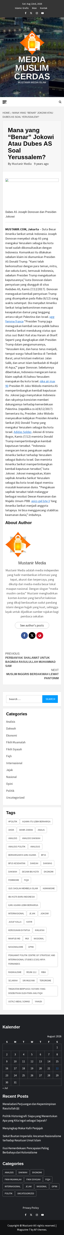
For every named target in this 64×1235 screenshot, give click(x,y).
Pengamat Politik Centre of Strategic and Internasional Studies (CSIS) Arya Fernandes (31, 959)
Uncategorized (15, 797)
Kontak (43, 7)
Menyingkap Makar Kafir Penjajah (23, 1128)
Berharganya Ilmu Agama (22, 854)
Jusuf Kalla (15, 921)
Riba (43, 972)
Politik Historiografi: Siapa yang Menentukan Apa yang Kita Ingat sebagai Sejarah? (30, 1118)
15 (57, 1061)
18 (23, 1068)
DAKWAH (12, 871)
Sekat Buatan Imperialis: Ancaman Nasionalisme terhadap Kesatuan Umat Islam (32, 1138)
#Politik (12, 821)
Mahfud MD (14, 938)
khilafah (39, 930)
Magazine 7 (23, 1229)
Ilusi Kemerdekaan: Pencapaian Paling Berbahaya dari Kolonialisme (26, 1150)
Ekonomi (11, 735)
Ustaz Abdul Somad (19, 1001)
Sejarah (13, 980)
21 (48, 1068)
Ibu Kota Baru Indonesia (21, 896)
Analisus (35, 846)
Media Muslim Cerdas (32, 68)
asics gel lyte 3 (40, 501)
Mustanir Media (22, 164)
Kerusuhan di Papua (19, 930)
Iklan (34, 7)
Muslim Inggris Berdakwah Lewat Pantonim (32, 674)
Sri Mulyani (29, 980)
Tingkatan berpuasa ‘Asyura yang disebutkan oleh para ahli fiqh (26, 991)
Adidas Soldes (23, 432)
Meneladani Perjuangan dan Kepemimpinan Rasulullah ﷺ (29, 1106)
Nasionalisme (15, 946)
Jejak (9, 770)
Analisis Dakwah (31, 838)
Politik (10, 791)
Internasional (14, 763)
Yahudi (38, 1001)
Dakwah (11, 728)
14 (48, 1061)
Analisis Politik (16, 846)
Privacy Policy (31, 1207)
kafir (29, 921)
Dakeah (34, 863)
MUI (27, 938)
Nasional (11, 777)
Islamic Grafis (22, 7)
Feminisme (13, 880)
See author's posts (32, 625)
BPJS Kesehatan (16, 863)
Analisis (10, 722)
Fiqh (9, 756)
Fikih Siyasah (14, 749)
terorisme (45, 980)
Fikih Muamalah (15, 742)
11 (23, 1061)
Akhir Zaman (26, 829)
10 (15, 1061)
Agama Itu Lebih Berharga (36, 821)
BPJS (43, 854)
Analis (41, 829)
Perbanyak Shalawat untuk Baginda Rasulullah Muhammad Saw (30, 659)
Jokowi (44, 913)
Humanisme (49, 888)
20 (40, 1068)
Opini (9, 784)
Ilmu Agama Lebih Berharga (23, 905)
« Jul (5, 1088)
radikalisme (15, 972)
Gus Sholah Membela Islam (23, 888)
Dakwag (47, 863)
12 (32, 1061)
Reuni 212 (31, 972)
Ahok (11, 829)
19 (32, 1068)
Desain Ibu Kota (30, 871)
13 (40, 1061)
